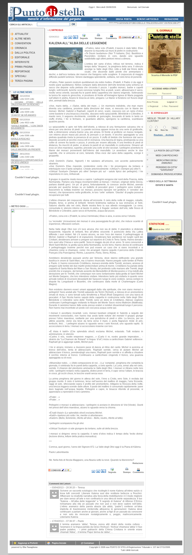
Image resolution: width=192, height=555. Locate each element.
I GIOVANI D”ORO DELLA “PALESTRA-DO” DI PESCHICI (139, 23)
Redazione (138, 463)
